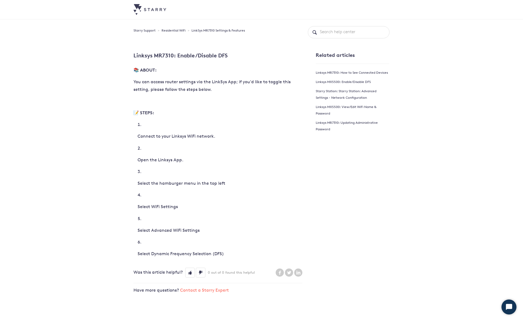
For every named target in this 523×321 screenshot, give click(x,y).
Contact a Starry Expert (204, 290)
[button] (190, 272)
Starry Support (144, 30)
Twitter (289, 272)
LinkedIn (298, 272)
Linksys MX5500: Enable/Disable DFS (343, 82)
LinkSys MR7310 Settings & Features (218, 30)
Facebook (280, 272)
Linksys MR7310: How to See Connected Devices (352, 73)
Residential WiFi (174, 30)
